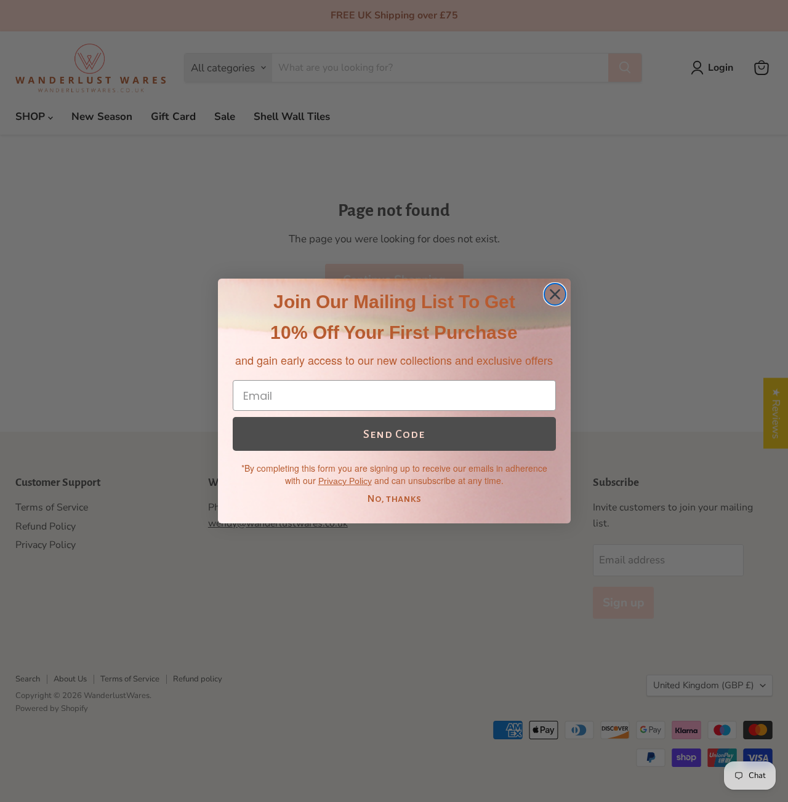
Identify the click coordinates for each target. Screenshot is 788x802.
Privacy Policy (345, 481)
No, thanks (394, 498)
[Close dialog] (555, 294)
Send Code (394, 434)
